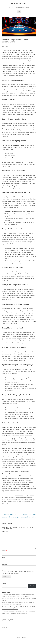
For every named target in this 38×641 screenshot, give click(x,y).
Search (4, 583)
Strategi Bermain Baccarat (14, 501)
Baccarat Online (19, 495)
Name (4, 551)
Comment (5, 531)
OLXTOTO (24, 638)
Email (4, 557)
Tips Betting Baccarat (27, 501)
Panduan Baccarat (22, 497)
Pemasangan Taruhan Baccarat (20, 499)
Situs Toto (4, 627)
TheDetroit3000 (19, 3)
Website (4, 564)
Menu (19, 11)
